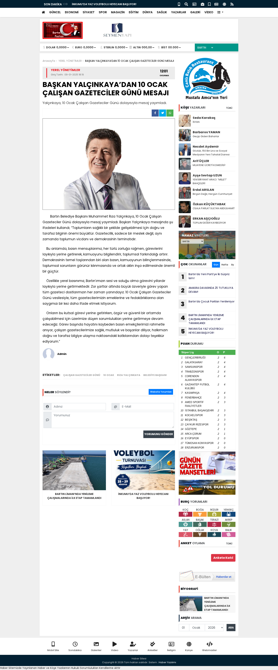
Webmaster (209, 650)
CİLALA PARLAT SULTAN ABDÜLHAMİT (214, 208)
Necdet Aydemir (206, 146)
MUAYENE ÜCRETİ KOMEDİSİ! (209, 165)
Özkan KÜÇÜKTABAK (209, 204)
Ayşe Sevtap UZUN (207, 175)
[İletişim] (194, 4)
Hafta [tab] (224, 264)
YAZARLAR (178, 12)
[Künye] (224, 4)
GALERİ (195, 12)
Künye (189, 650)
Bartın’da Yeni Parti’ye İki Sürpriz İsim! (206, 276)
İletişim (171, 650)
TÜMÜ (229, 108)
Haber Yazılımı (167, 662)
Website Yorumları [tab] (161, 391)
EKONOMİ (71, 12)
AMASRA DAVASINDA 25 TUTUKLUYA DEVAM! (101, 4)
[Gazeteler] (216, 4)
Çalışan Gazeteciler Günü (81, 375)
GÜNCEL (55, 12)
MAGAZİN (118, 12)
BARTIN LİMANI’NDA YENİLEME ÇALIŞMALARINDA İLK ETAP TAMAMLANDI (202, 319)
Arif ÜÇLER (201, 161)
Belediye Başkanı (155, 375)
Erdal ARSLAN (203, 190)
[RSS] (232, 4)
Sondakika (75, 650)
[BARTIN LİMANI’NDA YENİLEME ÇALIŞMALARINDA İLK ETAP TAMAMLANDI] (191, 603)
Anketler (153, 650)
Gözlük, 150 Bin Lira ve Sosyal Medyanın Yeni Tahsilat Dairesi (211, 152)
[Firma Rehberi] (202, 4)
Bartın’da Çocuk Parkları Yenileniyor (208, 304)
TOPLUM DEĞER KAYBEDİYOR (209, 223)
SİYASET (89, 12)
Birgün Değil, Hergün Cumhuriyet (212, 194)
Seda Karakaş (204, 118)
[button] (220, 12)
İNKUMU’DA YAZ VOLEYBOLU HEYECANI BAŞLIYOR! (202, 331)
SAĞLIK (162, 12)
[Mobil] (179, 4)
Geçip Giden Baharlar (206, 136)
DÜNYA (148, 12)
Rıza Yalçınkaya (128, 375)
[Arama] (186, 4)
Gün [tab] (216, 264)
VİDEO (208, 12)
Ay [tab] (232, 264)
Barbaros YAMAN (206, 132)
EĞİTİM (133, 12)
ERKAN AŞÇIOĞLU (206, 218)
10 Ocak (108, 375)
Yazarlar (133, 650)
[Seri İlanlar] (209, 4)
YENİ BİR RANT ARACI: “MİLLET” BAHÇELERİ (210, 181)
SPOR (103, 12)
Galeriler (96, 650)
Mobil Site (53, 650)
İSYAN (196, 122)
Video (114, 650)
